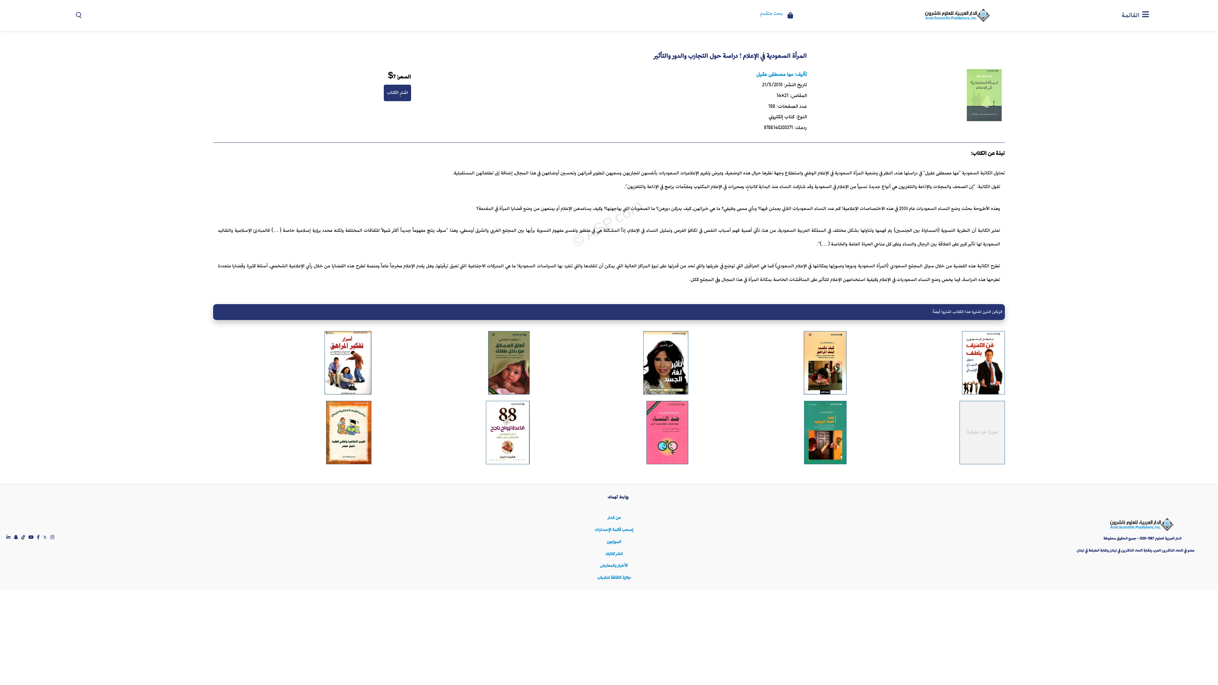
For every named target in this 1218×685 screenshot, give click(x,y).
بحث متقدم (771, 13)
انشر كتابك (614, 554)
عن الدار (614, 517)
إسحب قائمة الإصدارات (614, 530)
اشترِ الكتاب (397, 92)
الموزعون (614, 542)
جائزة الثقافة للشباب (614, 577)
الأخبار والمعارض (614, 565)
